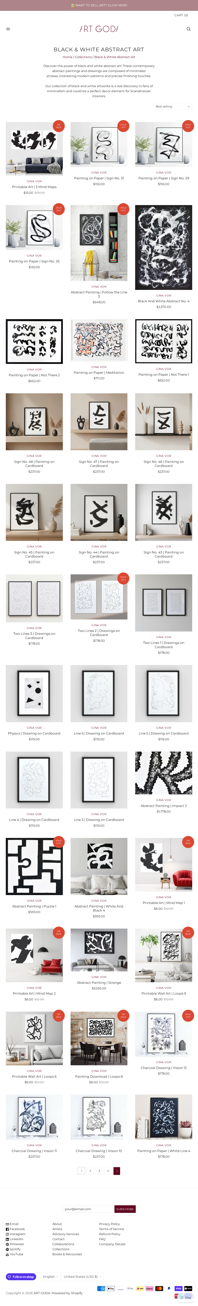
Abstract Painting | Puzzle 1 (34, 906)
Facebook (17, 1229)
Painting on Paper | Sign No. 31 (99, 178)
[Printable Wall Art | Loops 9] (163, 955)
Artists (57, 1229)
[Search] (188, 29)
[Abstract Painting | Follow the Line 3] (99, 243)
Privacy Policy (109, 1224)
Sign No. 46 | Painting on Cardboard (164, 464)
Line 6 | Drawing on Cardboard (99, 733)
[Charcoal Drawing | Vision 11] (34, 1117)
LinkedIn (16, 1239)
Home (67, 57)
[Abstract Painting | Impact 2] (163, 773)
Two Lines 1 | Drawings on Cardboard (163, 645)
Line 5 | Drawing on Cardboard (164, 733)
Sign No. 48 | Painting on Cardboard (34, 464)
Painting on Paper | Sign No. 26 (34, 261)
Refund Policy (109, 1234)
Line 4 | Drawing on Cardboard (34, 820)
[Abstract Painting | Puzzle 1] (34, 866)
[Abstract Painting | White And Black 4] (99, 866)
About (57, 1224)
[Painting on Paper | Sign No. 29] (163, 144)
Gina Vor (34, 181)
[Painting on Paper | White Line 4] (163, 1117)
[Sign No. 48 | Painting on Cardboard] (34, 421)
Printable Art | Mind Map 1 (164, 903)
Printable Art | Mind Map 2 (34, 993)
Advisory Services (65, 1234)
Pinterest (16, 1244)
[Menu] (8, 29)
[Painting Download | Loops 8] (99, 1038)
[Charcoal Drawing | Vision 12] (163, 1034)
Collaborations (63, 1244)
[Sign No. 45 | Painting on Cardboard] (34, 512)
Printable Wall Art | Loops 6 (34, 1076)
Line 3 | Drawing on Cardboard (99, 820)
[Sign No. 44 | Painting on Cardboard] (99, 512)
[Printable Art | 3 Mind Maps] (34, 149)
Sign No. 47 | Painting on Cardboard (99, 464)
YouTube (16, 1254)
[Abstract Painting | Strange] (99, 950)
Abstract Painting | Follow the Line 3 (99, 294)
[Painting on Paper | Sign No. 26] (34, 227)
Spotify (14, 1249)
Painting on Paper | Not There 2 (34, 375)
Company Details (112, 1244)
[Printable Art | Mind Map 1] (163, 865)
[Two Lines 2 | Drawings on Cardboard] (99, 596)
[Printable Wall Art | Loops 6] (34, 1038)
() (181, 15)
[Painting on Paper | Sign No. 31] (99, 144)
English (49, 1277)
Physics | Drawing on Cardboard (34, 733)
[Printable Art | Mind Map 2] (34, 955)
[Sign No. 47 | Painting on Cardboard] (99, 421)
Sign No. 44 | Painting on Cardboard (99, 554)
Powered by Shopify (67, 1293)
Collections (83, 57)
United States (81, 1277)
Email (13, 1224)
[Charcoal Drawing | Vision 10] (99, 1117)
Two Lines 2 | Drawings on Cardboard (99, 633)
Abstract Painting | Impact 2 (164, 806)
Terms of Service (111, 1229)
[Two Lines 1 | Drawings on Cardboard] (163, 603)
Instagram (17, 1234)
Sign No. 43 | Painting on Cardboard (164, 554)
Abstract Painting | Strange (99, 982)
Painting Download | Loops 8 (99, 1076)
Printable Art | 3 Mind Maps (34, 187)
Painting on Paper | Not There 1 (163, 374)
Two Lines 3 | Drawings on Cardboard (34, 636)
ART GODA (42, 1293)
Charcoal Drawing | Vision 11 (34, 1151)
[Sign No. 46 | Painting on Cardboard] (163, 421)
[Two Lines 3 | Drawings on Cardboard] (34, 598)
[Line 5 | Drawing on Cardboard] (163, 693)
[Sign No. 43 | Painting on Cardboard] (163, 512)
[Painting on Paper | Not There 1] (163, 341)
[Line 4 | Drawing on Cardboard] (34, 780)
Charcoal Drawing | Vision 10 (99, 1151)
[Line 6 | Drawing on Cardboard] (99, 693)
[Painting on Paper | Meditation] (99, 340)
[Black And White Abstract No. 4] (163, 247)
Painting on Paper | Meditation (99, 372)
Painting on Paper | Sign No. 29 (163, 178)
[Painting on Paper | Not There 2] (34, 341)
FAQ (102, 1239)
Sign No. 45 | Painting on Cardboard (34, 554)
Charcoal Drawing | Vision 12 (164, 1068)
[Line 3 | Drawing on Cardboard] (99, 780)
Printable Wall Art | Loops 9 (164, 993)
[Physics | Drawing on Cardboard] (34, 693)
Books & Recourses (67, 1254)
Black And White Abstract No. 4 (163, 301)
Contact (58, 1239)
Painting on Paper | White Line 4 (163, 1151)
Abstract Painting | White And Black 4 (98, 908)
